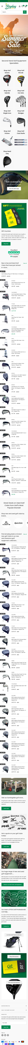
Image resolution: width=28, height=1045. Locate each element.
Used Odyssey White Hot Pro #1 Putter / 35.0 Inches (18, 352)
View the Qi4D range (14, 188)
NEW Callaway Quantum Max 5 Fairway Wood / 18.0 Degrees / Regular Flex (18, 699)
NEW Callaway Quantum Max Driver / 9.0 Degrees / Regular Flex (18, 582)
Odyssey (13, 280)
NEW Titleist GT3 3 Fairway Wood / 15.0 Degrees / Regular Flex (18, 628)
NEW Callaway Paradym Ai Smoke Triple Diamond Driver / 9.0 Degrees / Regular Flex (18, 560)
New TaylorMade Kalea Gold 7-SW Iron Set (18, 686)
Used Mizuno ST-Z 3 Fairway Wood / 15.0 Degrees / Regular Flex (18, 388)
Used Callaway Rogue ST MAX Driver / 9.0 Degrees (12, 273)
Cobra (12, 568)
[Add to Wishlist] (3, 287)
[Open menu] (2, 6)
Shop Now (6, 243)
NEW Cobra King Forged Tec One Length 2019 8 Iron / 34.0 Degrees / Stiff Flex (18, 572)
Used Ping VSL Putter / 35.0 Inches (17, 318)
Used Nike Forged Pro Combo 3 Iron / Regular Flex (18, 410)
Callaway (3, 272)
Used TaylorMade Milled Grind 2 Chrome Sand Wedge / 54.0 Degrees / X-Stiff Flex (18, 330)
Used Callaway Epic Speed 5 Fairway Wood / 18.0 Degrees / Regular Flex (18, 400)
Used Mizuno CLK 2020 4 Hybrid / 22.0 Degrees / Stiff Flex (18, 375)
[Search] (25, 12)
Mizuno (13, 373)
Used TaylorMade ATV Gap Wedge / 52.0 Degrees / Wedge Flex (18, 491)
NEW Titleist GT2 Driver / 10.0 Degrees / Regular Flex (17, 605)
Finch (12, 338)
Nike (12, 465)
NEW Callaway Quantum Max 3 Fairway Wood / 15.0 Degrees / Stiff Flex (18, 722)
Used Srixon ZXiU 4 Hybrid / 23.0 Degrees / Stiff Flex (18, 445)
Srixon (13, 419)
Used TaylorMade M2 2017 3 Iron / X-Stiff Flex (18, 433)
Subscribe (6, 1027)
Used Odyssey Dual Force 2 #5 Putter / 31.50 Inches (18, 283)
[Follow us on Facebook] (2, 1035)
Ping (12, 315)
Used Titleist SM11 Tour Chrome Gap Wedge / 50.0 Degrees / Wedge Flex (18, 307)
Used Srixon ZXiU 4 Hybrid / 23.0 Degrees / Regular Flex (18, 422)
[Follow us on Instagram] (8, 1035)
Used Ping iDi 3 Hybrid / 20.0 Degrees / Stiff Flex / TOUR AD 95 (18, 480)
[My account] (19, 6)
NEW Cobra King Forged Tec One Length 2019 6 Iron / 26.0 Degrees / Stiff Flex (18, 664)
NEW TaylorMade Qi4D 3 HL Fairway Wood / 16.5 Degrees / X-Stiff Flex (18, 710)
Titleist (13, 303)
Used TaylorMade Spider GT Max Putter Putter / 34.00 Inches (18, 295)
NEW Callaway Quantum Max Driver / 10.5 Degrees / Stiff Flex (18, 617)
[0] (25, 6)
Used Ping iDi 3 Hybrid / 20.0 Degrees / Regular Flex (17, 364)
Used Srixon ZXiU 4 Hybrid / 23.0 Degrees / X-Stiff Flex (18, 456)
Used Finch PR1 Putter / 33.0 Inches (17, 341)
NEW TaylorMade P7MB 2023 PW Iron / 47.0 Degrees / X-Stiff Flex (18, 547)
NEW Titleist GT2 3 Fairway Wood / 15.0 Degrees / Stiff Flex (18, 640)
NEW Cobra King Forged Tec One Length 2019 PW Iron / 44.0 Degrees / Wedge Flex (18, 676)
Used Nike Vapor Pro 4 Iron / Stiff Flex (18, 468)
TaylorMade (14, 292)
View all (25, 263)
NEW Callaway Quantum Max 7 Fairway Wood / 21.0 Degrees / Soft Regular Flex (18, 745)
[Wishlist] (22, 6)
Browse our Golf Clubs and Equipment (12, 884)
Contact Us (6, 926)
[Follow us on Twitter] (5, 1035)
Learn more (6, 808)
